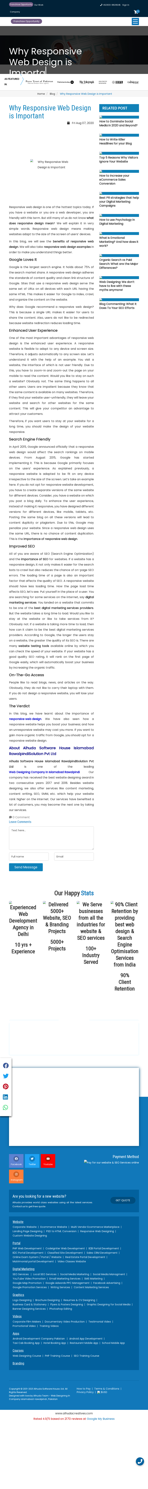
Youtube (48, 1164)
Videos (17, 1316)
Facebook (16, 1164)
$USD (103, 1392)
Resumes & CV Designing (79, 1300)
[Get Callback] (140, 1461)
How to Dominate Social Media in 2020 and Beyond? (118, 123)
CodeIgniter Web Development (65, 1248)
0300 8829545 (26, 1048)
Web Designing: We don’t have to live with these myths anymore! (116, 286)
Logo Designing (22, 1300)
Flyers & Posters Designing (66, 1304)
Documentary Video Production (65, 1321)
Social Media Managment (109, 1274)
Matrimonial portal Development (33, 1261)
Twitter (32, 1164)
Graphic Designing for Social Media (108, 1304)
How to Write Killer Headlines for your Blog (115, 142)
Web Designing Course (27, 1356)
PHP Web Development (27, 1248)
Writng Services (60, 1287)
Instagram (17, 1179)
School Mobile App (113, 1343)
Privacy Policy (85, 1392)
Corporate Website (25, 1227)
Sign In (125, 4)
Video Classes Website (72, 1261)
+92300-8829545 (111, 4)
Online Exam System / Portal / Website (37, 1257)
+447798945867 (78, 1046)
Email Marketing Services (64, 1278)
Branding (18, 1363)
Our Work (38, 4)
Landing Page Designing (27, 1231)
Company (15, 11)
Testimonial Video (99, 1321)
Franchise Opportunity (21, 4)
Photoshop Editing (60, 1309)
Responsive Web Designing (97, 1231)
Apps (16, 1333)
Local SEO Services (44, 1274)
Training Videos (49, 1326)
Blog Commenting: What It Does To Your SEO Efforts (118, 306)
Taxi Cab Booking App (26, 1343)
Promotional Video (24, 1326)
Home (41, 94)
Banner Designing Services (29, 1309)
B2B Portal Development (104, 1248)
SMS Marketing (93, 1278)
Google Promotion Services (30, 1287)
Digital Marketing (23, 1269)
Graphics (18, 1295)
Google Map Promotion (27, 1283)
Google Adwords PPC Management (67, 1283)
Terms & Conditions (106, 1388)
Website (18, 1222)
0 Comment (21, 817)
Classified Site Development (65, 1253)
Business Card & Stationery (30, 1304)
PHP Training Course (57, 1356)
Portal (16, 1243)
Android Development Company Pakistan (39, 1338)
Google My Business (101, 1419)
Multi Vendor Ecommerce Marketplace (95, 1227)
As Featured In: (12, 81)
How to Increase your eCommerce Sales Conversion (114, 180)
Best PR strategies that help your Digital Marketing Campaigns (119, 202)
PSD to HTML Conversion (61, 1231)
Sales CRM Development (102, 1253)
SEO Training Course (86, 1356)
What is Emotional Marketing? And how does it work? (118, 242)
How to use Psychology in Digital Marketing (117, 222)
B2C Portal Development (28, 1253)
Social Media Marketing (74, 1274)
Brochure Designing (47, 1300)
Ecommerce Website (53, 1227)
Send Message (25, 867)
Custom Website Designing (30, 1235)
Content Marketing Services (91, 1287)
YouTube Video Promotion (29, 1278)
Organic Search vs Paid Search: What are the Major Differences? (118, 264)
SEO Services (21, 1274)
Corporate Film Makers (27, 1321)
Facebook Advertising (106, 1283)
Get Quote (123, 1200)
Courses (18, 1350)
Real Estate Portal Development (85, 1257)
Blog (52, 94)
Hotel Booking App (54, 1343)
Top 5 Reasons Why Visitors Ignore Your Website (118, 160)
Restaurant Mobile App (84, 1343)
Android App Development (86, 1338)
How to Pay (84, 1388)
